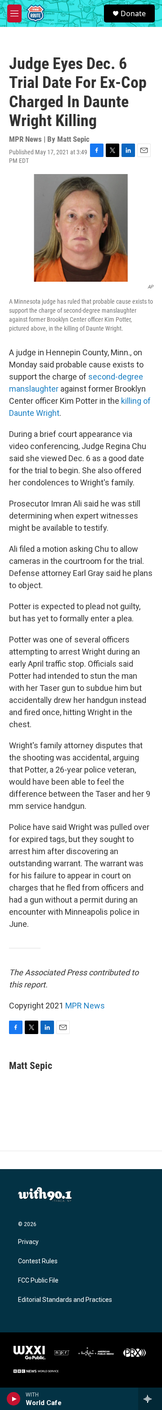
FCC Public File (38, 1280)
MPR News (85, 1005)
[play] (13, 1398)
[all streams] (150, 1399)
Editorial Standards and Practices (65, 1300)
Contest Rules (38, 1261)
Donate (133, 13)
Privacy (28, 1242)
